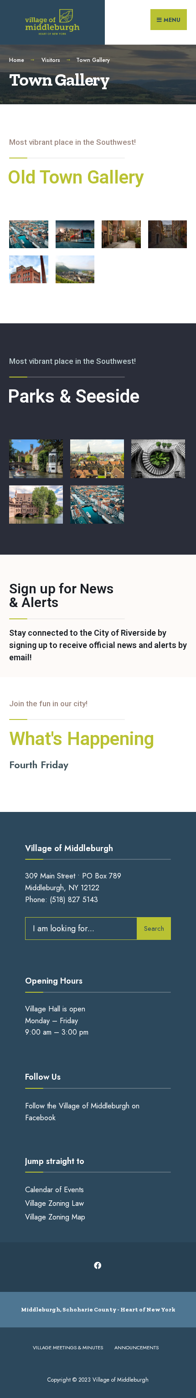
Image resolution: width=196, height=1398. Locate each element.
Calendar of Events (54, 1189)
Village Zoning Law (54, 1203)
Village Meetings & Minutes (68, 1347)
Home (16, 60)
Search (154, 928)
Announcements (136, 1347)
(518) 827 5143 (74, 899)
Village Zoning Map (55, 1217)
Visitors (50, 60)
